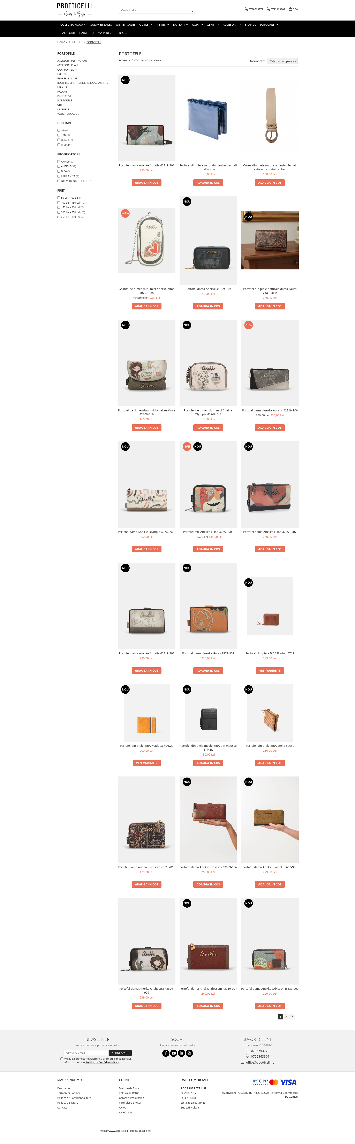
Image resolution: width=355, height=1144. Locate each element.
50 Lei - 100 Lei (69, 197)
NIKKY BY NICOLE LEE (74, 181)
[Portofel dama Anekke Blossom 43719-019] (146, 819)
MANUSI (62, 87)
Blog (123, 33)
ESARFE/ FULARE (67, 78)
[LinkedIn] (181, 1053)
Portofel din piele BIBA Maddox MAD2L (146, 746)
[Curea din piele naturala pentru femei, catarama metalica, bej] (270, 118)
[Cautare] (191, 10)
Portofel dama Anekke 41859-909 (208, 289)
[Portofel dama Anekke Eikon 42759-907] (270, 484)
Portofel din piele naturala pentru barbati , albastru (208, 167)
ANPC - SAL (126, 1112)
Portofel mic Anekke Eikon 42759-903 (208, 532)
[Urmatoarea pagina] (292, 1016)
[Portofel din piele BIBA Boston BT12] (270, 606)
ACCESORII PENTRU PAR (72, 60)
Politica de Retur (129, 1093)
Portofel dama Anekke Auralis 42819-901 (146, 165)
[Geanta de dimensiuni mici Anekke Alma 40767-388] (146, 240)
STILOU (61, 105)
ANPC (122, 1107)
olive (64, 130)
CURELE (62, 74)
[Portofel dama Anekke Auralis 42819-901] (146, 118)
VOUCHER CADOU (68, 114)
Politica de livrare (67, 1102)
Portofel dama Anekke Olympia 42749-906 (146, 532)
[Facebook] (165, 1053)
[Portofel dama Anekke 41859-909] (208, 240)
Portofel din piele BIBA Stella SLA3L (270, 746)
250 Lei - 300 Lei (70, 217)
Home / (62, 42)
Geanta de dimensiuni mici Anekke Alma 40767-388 (146, 291)
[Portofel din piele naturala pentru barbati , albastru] (208, 118)
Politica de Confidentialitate (102, 1062)
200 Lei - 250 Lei (70, 212)
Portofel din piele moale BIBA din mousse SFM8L (208, 747)
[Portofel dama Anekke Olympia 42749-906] (146, 484)
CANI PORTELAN (67, 69)
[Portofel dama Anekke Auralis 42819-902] (146, 606)
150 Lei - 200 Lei (70, 207)
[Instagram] (189, 1053)
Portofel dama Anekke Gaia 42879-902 (208, 653)
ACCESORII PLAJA (67, 65)
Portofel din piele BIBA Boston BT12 (270, 653)
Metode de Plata (129, 1088)
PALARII (62, 91)
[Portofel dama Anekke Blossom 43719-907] (208, 941)
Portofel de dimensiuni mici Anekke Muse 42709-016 (146, 412)
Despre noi (63, 1088)
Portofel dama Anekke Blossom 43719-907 (208, 989)
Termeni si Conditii (68, 1093)
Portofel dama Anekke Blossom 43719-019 (146, 867)
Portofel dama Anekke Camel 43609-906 (270, 867)
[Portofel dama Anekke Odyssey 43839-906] (208, 819)
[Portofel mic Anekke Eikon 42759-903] (208, 484)
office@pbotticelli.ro (259, 1062)
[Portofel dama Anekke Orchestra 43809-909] (146, 941)
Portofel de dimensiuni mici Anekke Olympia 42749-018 (208, 412)
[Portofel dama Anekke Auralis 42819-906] (270, 363)
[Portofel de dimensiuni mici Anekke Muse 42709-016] (146, 363)
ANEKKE (66, 166)
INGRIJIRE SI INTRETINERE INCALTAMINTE (82, 83)
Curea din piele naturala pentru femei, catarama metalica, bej (270, 167)
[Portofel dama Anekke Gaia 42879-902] (208, 606)
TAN (63, 135)
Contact (62, 1107)
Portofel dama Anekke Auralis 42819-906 (270, 410)
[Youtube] (173, 1053)
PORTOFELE (64, 100)
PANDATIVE (64, 96)
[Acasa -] (77, 10)
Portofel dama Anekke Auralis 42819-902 (146, 653)
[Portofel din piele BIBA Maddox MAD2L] (146, 713)
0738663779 (260, 1051)
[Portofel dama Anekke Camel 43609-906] (270, 819)
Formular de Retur (130, 1102)
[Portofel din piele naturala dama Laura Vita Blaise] (270, 240)
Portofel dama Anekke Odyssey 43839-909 (270, 989)
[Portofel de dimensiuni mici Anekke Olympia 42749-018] (208, 363)
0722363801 (260, 1056)
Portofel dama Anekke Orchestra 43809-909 (146, 990)
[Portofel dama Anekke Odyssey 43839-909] (270, 941)
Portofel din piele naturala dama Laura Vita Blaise (270, 291)
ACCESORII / (77, 42)
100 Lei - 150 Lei (70, 202)
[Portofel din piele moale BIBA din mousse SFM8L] (208, 713)
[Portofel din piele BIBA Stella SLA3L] (270, 713)
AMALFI (65, 161)
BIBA (64, 171)
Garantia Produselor (131, 1098)
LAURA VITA (68, 176)
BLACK (65, 140)
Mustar (65, 145)
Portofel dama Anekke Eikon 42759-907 (269, 532)
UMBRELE (63, 109)
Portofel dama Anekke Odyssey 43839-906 (208, 867)
